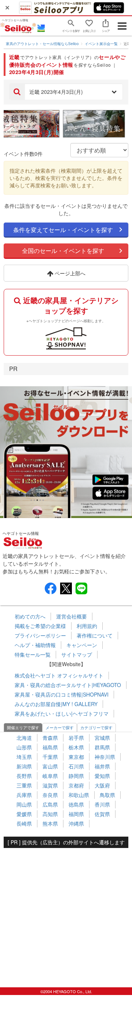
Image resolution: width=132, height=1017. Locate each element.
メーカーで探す (59, 727)
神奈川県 (105, 756)
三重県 (24, 785)
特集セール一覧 (33, 654)
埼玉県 (24, 756)
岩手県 (76, 737)
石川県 (76, 766)
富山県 (50, 766)
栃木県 (76, 747)
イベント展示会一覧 (101, 43)
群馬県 (102, 747)
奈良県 (50, 794)
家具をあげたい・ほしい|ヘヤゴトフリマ (62, 713)
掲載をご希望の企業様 (40, 625)
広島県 (50, 804)
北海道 (24, 737)
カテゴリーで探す (96, 727)
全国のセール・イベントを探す (63, 250)
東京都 (76, 756)
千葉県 (50, 756)
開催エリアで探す (23, 727)
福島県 (50, 747)
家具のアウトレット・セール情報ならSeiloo (42, 43)
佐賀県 (102, 814)
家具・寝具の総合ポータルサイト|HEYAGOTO (68, 685)
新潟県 (24, 766)
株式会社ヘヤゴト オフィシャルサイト (59, 675)
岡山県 (24, 804)
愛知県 (102, 775)
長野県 (24, 775)
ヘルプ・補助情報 (35, 645)
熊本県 (50, 823)
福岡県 (76, 814)
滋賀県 (50, 785)
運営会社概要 (71, 616)
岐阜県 (50, 775)
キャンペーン (81, 645)
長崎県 (24, 823)
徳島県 (76, 804)
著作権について (95, 635)
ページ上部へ (69, 273)
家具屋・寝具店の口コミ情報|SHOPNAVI (62, 694)
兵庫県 (24, 794)
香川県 (102, 804)
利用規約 (87, 625)
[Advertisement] (66, 914)
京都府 (76, 785)
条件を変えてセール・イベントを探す (63, 229)
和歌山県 (79, 794)
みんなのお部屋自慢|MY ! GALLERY (56, 704)
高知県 (50, 814)
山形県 (24, 747)
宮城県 (102, 737)
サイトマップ (76, 654)
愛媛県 (24, 814)
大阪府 (102, 785)
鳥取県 (107, 794)
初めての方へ (30, 616)
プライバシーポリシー (40, 635)
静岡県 (76, 775)
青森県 (50, 737)
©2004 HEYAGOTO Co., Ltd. (66, 991)
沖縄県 (76, 823)
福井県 (102, 766)
